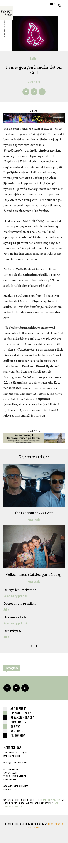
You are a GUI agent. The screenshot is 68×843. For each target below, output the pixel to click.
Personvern (18, 722)
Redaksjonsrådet (22, 717)
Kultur (34, 58)
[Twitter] (25, 688)
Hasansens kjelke (15, 617)
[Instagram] (7, 688)
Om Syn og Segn (21, 713)
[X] (34, 91)
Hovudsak (33, 520)
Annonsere (17, 731)
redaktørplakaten (50, 799)
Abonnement (18, 709)
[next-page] (37, 646)
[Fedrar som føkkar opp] (34, 485)
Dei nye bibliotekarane (19, 589)
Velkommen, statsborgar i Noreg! (34, 574)
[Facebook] (25, 91)
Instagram (12, 668)
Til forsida (17, 735)
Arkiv (6, 609)
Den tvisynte (12, 630)
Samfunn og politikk (15, 595)
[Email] (42, 91)
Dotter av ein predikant (20, 603)
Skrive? (15, 726)
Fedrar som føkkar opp (34, 513)
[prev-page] (31, 646)
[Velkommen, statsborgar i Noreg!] (34, 546)
